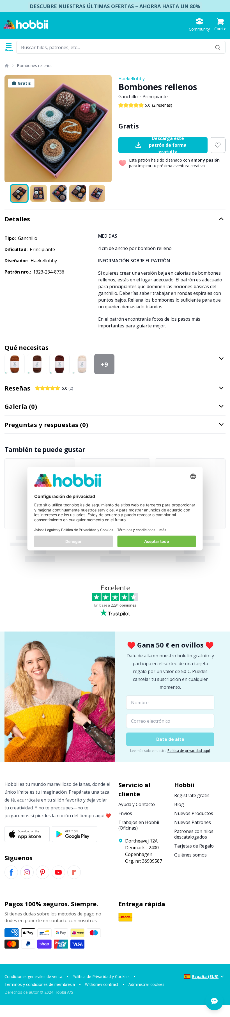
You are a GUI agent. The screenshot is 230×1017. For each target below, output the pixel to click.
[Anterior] (11, 128)
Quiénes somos (190, 855)
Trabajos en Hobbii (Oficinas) (138, 825)
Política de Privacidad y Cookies (101, 976)
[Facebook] (11, 872)
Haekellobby (131, 78)
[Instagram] (27, 872)
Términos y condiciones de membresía (39, 984)
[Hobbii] (25, 24)
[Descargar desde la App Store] (27, 834)
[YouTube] (58, 872)
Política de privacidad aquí (188, 750)
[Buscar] (217, 47)
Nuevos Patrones (192, 822)
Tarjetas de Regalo (194, 846)
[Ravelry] (74, 872)
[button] (220, 24)
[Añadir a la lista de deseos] (218, 145)
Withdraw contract (101, 984)
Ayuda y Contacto (136, 804)
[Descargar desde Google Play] (74, 834)
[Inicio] (6, 65)
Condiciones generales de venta (33, 976)
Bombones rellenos (34, 65)
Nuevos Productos (193, 813)
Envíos (125, 813)
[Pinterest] (42, 872)
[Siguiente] (105, 128)
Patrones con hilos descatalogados (193, 834)
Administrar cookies (146, 984)
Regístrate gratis (192, 795)
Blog (179, 804)
